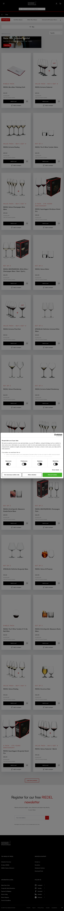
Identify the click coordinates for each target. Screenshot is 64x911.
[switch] (24, 464)
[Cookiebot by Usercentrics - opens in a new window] (55, 435)
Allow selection (32, 474)
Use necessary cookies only (11, 474)
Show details (55, 470)
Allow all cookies (52, 474)
